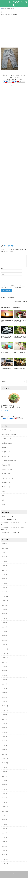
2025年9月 (4, 557)
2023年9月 (4, 662)
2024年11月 (5, 600)
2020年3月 (4, 846)
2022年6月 (4, 727)
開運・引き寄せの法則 (8, 478)
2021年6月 (4, 780)
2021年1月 (4, 802)
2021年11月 (5, 758)
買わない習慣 (5, 456)
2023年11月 (5, 653)
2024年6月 (4, 622)
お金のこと (5, 504)
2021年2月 (4, 798)
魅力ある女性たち (6, 430)
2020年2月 (4, 850)
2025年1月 (4, 592)
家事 (3, 495)
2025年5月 (4, 574)
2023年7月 (4, 671)
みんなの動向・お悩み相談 (9, 434)
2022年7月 (4, 723)
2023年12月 (5, 649)
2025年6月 (4, 570)
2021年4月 (4, 789)
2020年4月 (4, 841)
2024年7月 (4, 618)
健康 (3, 500)
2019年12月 (5, 859)
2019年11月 (5, 863)
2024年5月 (4, 627)
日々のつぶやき (6, 487)
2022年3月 (4, 741)
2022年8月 (4, 719)
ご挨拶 (3, 516)
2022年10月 (5, 710)
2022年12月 (5, 701)
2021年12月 (5, 754)
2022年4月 (4, 736)
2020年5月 (4, 837)
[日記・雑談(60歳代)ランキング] (21, 81)
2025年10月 (5, 552)
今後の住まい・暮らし (8, 469)
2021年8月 (4, 771)
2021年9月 (4, 767)
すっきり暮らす (6, 451)
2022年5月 (4, 732)
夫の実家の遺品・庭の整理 (9, 460)
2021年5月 (4, 785)
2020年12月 (5, 806)
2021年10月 (5, 763)
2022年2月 (4, 745)
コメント (3, 254)
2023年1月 (4, 697)
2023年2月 (4, 692)
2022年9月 (4, 714)
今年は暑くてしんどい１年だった (10, 522)
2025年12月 (5, 543)
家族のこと (5, 491)
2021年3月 (4, 793)
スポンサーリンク (14, 85)
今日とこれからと (14, 3)
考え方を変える (6, 482)
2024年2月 (4, 640)
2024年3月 (4, 636)
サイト (2, 280)
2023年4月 (4, 684)
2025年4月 (4, 579)
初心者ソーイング (6, 438)
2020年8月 (4, 824)
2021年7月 (4, 776)
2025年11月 (5, 548)
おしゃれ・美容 (6, 473)
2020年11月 (5, 811)
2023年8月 (4, 666)
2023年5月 (4, 679)
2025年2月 (4, 587)
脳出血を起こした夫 (7, 443)
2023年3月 (4, 688)
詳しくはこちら (5, 410)
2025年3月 (4, 583)
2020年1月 (4, 855)
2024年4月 (4, 631)
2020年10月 (5, 815)
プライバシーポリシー (14, 873)
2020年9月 (4, 820)
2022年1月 (4, 749)
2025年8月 (4, 561)
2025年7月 (4, 565)
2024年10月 (5, 605)
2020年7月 (4, 828)
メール (3, 274)
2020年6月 (4, 833)
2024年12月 (5, 596)
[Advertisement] (14, 31)
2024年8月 (4, 614)
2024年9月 (4, 609)
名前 (2, 268)
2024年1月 (4, 644)
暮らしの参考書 (6, 465)
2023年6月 (4, 675)
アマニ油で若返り (6, 532)
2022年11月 (5, 706)
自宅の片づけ (5, 447)
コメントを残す (9, 246)
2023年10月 (5, 657)
